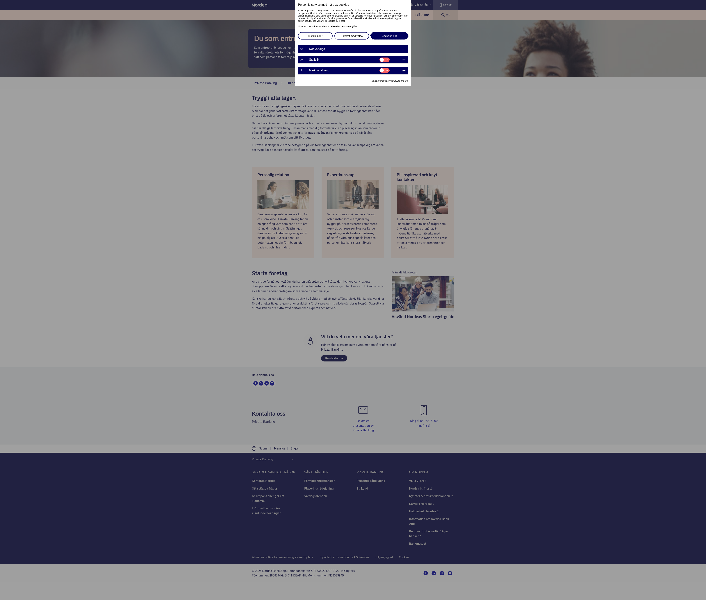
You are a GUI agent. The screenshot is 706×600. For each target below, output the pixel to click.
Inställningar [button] (315, 35)
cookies (314, 26)
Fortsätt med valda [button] (352, 35)
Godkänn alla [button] (389, 35)
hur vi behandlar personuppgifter (340, 26)
